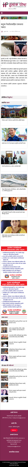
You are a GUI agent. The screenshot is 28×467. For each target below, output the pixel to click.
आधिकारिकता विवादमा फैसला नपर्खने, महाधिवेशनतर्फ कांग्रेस (17, 350)
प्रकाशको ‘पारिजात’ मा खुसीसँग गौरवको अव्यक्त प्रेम (17, 343)
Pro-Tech (17, 465)
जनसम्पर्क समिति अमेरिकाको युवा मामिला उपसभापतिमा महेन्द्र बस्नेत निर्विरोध (18, 336)
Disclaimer (15, 464)
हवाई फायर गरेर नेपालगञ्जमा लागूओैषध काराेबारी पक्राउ (14, 143)
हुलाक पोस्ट (6, 31)
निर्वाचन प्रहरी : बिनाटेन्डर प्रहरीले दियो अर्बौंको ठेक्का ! (13, 120)
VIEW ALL (14, 430)
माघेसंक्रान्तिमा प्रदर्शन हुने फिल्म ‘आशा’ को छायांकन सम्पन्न (18, 322)
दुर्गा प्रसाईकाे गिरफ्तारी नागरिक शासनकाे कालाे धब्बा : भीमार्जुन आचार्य (13, 213)
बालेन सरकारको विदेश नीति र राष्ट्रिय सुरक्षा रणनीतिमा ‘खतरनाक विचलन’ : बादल (17, 329)
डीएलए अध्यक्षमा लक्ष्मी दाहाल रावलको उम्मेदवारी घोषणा (17, 357)
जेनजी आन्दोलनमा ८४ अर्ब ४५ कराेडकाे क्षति (11, 166)
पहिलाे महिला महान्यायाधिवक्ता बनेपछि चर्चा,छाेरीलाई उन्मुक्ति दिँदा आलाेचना (13, 236)
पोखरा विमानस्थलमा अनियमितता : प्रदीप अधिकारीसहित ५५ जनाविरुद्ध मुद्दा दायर (14, 190)
